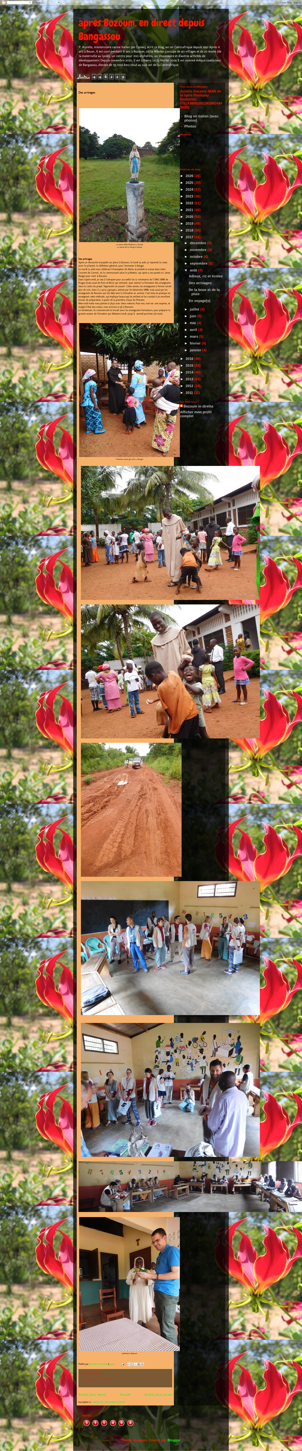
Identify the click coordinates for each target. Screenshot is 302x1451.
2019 (190, 223)
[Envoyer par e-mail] (129, 1364)
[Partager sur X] (135, 1364)
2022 (190, 203)
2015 (190, 365)
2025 (190, 183)
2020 (190, 217)
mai (193, 323)
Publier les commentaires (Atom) (108, 1402)
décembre (198, 243)
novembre (198, 250)
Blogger (173, 1440)
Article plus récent (92, 1395)
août (194, 270)
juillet (195, 309)
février (196, 343)
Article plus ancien (158, 1395)
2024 (190, 189)
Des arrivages (200, 283)
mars (194, 336)
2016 (190, 359)
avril (194, 330)
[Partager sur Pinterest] (142, 1364)
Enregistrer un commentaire (99, 1379)
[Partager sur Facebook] (139, 1364)
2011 (190, 393)
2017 (190, 237)
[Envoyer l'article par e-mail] (122, 1364)
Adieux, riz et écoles (206, 276)
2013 (190, 379)
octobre (197, 257)
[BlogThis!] (132, 1364)
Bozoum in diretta (198, 406)
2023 (190, 196)
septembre (199, 263)
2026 (190, 176)
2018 (190, 230)
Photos (190, 126)
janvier (196, 350)
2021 (190, 210)
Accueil (125, 1395)
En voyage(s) (199, 301)
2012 (190, 386)
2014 (190, 372)
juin (193, 316)
